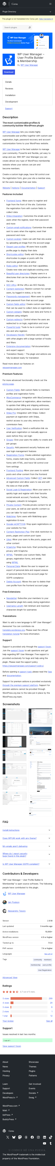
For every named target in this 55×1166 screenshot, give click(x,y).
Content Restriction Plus (17, 531)
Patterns (33, 1075)
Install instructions (11, 830)
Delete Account (13, 581)
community (38, 960)
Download (8, 72)
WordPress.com (11, 1106)
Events (32, 1088)
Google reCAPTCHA (15, 524)
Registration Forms (15, 455)
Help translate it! (46, 19)
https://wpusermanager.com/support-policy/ (23, 666)
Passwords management (18, 296)
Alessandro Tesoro (17, 911)
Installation (10, 95)
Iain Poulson (13, 902)
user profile (47, 965)
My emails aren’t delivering (15, 846)
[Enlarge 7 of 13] (23, 795)
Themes (32, 1066)
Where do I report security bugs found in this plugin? (15, 854)
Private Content (13, 505)
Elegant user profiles (15, 246)
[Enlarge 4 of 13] (23, 753)
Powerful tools (13, 327)
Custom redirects (14, 319)
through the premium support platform (20, 685)
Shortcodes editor (15, 254)
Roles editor (12, 266)
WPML (9, 554)
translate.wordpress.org (14, 630)
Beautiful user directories (17, 273)
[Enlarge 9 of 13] (49, 730)
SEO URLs (11, 285)
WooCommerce (13, 397)
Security (10, 447)
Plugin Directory (9, 11)
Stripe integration (14, 216)
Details (8, 82)
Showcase (34, 1062)
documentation (14, 675)
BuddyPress (9, 1119)
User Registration (44, 970)
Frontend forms (13, 200)
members (47, 960)
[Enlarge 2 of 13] (23, 725)
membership (36, 965)
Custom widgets (14, 312)
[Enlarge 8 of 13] (49, 712)
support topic (25, 671)
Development (11, 101)
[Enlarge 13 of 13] (49, 810)
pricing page (8, 384)
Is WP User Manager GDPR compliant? (21, 864)
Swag (33, 1097)
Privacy (6, 1075)
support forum (44, 646)
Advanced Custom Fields (18, 478)
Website (6, 188)
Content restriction (15, 289)
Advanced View (10, 977)
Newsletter (11, 598)
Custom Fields (13, 390)
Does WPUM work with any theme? (20, 838)
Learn (5, 1084)
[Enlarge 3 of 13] (23, 739)
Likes (8, 539)
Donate (33, 1093)
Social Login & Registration (19, 489)
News (5, 1066)
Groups (9, 439)
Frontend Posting (14, 470)
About (5, 1062)
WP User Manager (29, 65)
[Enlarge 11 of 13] (49, 764)
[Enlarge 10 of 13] (49, 751)
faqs (50, 671)
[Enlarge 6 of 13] (23, 780)
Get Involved (35, 1084)
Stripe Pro (11, 413)
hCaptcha (10, 547)
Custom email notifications (18, 227)
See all (49, 1021)
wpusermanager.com (12, 367)
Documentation (28, 188)
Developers (8, 1093)
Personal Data (13, 566)
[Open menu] (51, 4)
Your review (8, 1021)
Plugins (32, 1071)
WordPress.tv (10, 1097)
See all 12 (48, 954)
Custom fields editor (15, 304)
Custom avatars (13, 239)
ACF (40, 478)
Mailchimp (11, 516)
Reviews (9, 88)
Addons (15, 188)
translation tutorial (11, 634)
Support (9, 108)
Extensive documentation (18, 346)
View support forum (12, 1046)
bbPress (8, 1115)
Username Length (14, 606)
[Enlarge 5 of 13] (23, 766)
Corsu (11, 1131)
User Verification (14, 428)
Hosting (6, 1071)
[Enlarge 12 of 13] (49, 798)
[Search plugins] (29, 27)
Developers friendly (15, 335)
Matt (6, 1110)
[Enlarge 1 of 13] (23, 712)
